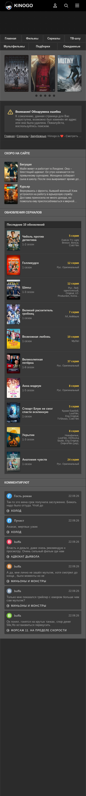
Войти (55, 6)
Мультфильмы (14, 46)
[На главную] (27, 5)
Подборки (43, 46)
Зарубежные (38, 136)
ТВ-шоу (75, 38)
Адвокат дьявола (25, 556)
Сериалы (53, 38)
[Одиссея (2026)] (16, 73)
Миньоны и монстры (28, 581)
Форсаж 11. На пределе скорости (39, 630)
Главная (10, 38)
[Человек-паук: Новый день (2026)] (43, 73)
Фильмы (32, 38)
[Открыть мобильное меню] (77, 5)
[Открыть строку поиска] (66, 5)
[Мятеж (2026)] (69, 73)
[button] (32, 96)
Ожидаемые (71, 46)
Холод (16, 510)
